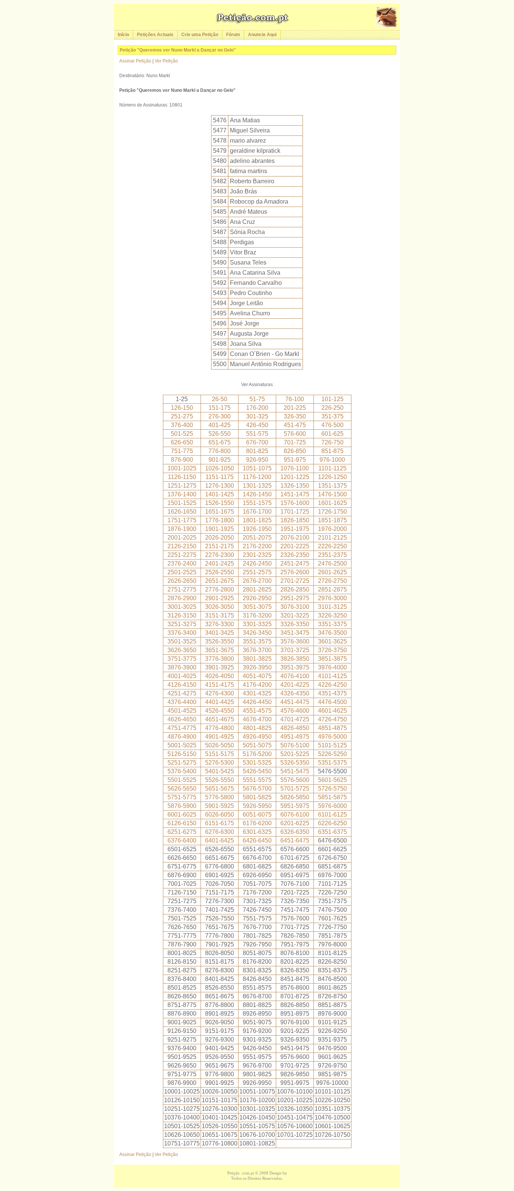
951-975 (295, 459)
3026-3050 (219, 607)
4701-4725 (294, 719)
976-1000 (332, 459)
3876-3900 (181, 667)
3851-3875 (332, 659)
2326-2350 (294, 555)
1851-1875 (332, 520)
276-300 (219, 416)
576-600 (295, 433)
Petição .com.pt (240, 1173)
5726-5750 (332, 788)
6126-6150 (181, 823)
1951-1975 (294, 529)
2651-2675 (219, 581)
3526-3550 (219, 641)
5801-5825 (257, 797)
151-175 (219, 408)
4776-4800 (219, 728)
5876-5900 (181, 806)
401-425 (219, 425)
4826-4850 (294, 728)
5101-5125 (332, 745)
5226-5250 (332, 754)
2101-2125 (332, 537)
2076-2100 (294, 537)
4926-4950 (257, 736)
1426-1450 (257, 494)
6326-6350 (294, 832)
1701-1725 (294, 511)
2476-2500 (332, 563)
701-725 (295, 442)
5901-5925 (219, 806)
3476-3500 (332, 633)
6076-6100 (294, 814)
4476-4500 (332, 702)
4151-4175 (219, 684)
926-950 (257, 459)
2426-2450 (257, 563)
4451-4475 (294, 702)
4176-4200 (257, 684)
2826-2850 (294, 589)
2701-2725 (294, 581)
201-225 (295, 408)
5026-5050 (219, 745)
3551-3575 (257, 641)
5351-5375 (332, 762)
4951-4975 (294, 736)
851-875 (332, 451)
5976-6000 (332, 806)
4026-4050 (219, 676)
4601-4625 (332, 710)
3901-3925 (219, 667)
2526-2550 (219, 572)
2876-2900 (181, 598)
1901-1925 (219, 529)
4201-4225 (294, 684)
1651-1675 (219, 511)
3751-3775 (181, 659)
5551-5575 (257, 780)
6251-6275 (181, 832)
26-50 (219, 399)
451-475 (295, 425)
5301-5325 (257, 762)
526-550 (219, 433)
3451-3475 (294, 633)
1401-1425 (219, 494)
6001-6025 (181, 814)
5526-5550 (219, 780)
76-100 (294, 399)
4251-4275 (181, 693)
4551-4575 (257, 710)
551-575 (257, 433)
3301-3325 (257, 624)
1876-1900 (181, 529)
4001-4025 (181, 676)
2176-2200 (257, 546)
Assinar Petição (135, 61)
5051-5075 (257, 745)
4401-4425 (219, 702)
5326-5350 (294, 762)
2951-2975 (294, 598)
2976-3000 (332, 598)
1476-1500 (332, 494)
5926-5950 (257, 806)
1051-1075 (257, 468)
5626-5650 (181, 788)
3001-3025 (181, 607)
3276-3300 (219, 624)
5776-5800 (219, 797)
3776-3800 (219, 659)
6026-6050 (219, 814)
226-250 (332, 408)
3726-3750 (332, 650)
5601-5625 (332, 780)
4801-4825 (257, 728)
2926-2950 (257, 598)
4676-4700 (257, 719)
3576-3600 (294, 641)
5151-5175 (219, 754)
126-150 (182, 408)
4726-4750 (332, 719)
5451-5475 (294, 771)
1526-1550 (219, 503)
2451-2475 (294, 563)
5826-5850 (294, 797)
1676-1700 (257, 511)
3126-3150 (181, 615)
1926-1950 (257, 529)
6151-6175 (219, 823)
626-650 (182, 442)
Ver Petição (166, 61)
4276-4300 (219, 693)
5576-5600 (294, 780)
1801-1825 (257, 520)
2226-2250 (332, 546)
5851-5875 (332, 797)
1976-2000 (332, 529)
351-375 (332, 416)
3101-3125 (332, 607)
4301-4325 (257, 693)
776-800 (219, 451)
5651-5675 (219, 788)
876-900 (182, 459)
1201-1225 (294, 477)
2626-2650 (181, 581)
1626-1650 (181, 511)
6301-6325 (257, 832)
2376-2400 (181, 563)
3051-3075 (257, 607)
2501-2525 (181, 572)
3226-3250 (332, 615)
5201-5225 (294, 754)
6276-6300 (219, 832)
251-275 (182, 416)
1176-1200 (257, 477)
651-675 (219, 442)
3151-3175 (219, 615)
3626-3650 (181, 650)
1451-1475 (294, 494)
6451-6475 (294, 840)
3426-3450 (257, 633)
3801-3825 (257, 659)
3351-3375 (332, 624)
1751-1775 (181, 520)
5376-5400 (181, 771)
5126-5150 (181, 754)
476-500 (332, 425)
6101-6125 (332, 814)
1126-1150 (182, 477)
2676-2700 (257, 581)
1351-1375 (332, 485)
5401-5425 (219, 771)
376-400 (182, 425)
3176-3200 (257, 615)
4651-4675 (219, 719)
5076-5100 (294, 745)
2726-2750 (332, 581)
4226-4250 (332, 684)
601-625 (332, 433)
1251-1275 (181, 485)
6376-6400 (181, 840)
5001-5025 (181, 745)
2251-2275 (181, 555)
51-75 (257, 399)
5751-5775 (181, 797)
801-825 (257, 451)
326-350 (295, 416)
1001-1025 (181, 468)
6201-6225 (294, 823)
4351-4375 (332, 693)
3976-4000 (332, 667)
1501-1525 (181, 503)
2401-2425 (219, 563)
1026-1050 (219, 468)
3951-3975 (294, 667)
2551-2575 (257, 572)
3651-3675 (219, 650)
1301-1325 (257, 485)
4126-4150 (181, 684)
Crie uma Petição (199, 34)
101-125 (332, 399)
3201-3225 (294, 615)
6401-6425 (219, 840)
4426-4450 (257, 702)
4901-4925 (219, 736)
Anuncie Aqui (262, 34)
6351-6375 (332, 832)
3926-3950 (257, 667)
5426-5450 (257, 771)
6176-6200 (257, 823)
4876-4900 (181, 736)
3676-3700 (257, 650)
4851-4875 (332, 728)
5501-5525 (181, 780)
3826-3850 (294, 659)
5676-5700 (257, 788)
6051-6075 (257, 814)
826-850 (295, 451)
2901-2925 (219, 598)
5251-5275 (181, 762)
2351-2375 (332, 555)
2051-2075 (257, 537)
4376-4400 (181, 702)
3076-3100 (294, 607)
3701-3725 (294, 650)
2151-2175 (219, 546)
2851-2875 (332, 589)
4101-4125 (332, 676)
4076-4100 (294, 676)
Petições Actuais (155, 34)
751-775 (182, 451)
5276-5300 (219, 762)
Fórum (233, 34)
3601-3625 (332, 641)
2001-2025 (181, 537)
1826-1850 (294, 520)
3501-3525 (181, 641)
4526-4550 (219, 710)
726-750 (332, 442)
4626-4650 (181, 719)
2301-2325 (257, 555)
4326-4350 (294, 693)
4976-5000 (332, 736)
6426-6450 (257, 840)
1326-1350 (294, 485)
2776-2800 (219, 589)
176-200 (257, 408)
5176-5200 (257, 754)
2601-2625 (332, 572)
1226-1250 (332, 477)
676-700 (257, 442)
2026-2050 (219, 537)
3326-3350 (294, 624)
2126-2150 (181, 546)
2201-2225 (294, 546)
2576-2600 (294, 572)
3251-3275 (181, 624)
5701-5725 (294, 788)
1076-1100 (294, 468)
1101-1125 (332, 468)
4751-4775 (181, 728)
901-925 (219, 459)
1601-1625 (332, 503)
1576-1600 (294, 503)
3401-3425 (219, 633)
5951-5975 (294, 806)
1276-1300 (219, 485)
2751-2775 (181, 589)
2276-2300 (219, 555)
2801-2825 (257, 589)
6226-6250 (332, 823)
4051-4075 (257, 676)
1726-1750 (332, 511)
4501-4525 (181, 710)
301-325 (257, 416)
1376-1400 (181, 494)
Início (123, 34)
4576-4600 (294, 710)
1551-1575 (257, 503)
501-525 (182, 433)
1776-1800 (219, 520)
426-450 (257, 425)
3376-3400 (181, 633)
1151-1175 (219, 477)
